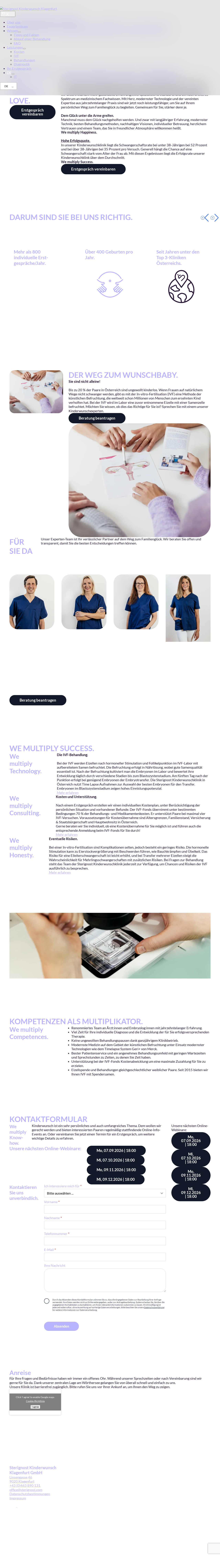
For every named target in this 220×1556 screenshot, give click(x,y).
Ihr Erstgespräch (19, 68)
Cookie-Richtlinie (35, 1401)
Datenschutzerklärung (154, 1307)
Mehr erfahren (68, 793)
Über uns (13, 22)
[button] (205, 218)
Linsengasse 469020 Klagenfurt (21, 1479)
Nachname (53, 1218)
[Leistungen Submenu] (24, 48)
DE (6, 86)
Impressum (17, 1498)
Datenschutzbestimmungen (29, 1494)
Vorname (52, 1202)
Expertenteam (17, 26)
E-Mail (50, 1249)
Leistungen (15, 47)
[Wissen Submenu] (19, 31)
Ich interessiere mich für (63, 1186)
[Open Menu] (7, 14)
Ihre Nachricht (54, 1265)
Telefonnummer (56, 1233)
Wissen (12, 31)
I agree (35, 1406)
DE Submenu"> (13, 73)
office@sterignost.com (25, 1490)
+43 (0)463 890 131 (24, 1485)
